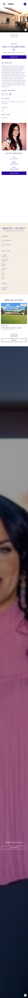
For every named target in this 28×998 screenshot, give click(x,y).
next (15, 35)
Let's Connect (14, 847)
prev (12, 35)
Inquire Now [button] (14, 57)
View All (14, 340)
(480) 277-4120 (14, 164)
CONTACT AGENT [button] (14, 173)
